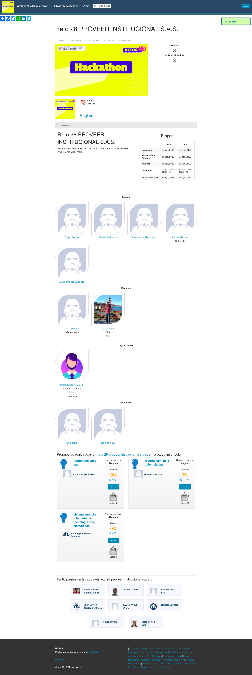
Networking (72, 6)
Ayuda (86, 6)
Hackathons (134, 663)
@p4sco (59, 659)
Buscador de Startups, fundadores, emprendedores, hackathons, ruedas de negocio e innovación (160, 652)
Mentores (179, 659)
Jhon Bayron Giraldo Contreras (81, 534)
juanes (144, 648)
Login (179, 656)
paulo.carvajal (110, 621)
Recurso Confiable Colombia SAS (157, 462)
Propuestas (109, 40)
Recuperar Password (139, 659)
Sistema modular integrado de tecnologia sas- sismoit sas (85, 520)
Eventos (34, 6)
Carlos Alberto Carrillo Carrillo (91, 591)
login (246, 6)
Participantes (125, 40)
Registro (188, 656)
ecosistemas (23, 6)
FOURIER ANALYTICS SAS (85, 462)
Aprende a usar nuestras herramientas (162, 663)
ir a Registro (230, 21)
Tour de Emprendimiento (163, 648)
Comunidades (161, 667)
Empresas (44, 6)
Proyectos (59, 6)
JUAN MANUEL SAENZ (84, 474)
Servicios (157, 656)
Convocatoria (75, 40)
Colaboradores (92, 40)
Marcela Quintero (169, 604)
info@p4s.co (94, 652)
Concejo (190, 659)
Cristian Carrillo (130, 589)
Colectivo (134, 648)
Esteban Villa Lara (153, 474)
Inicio (61, 40)
